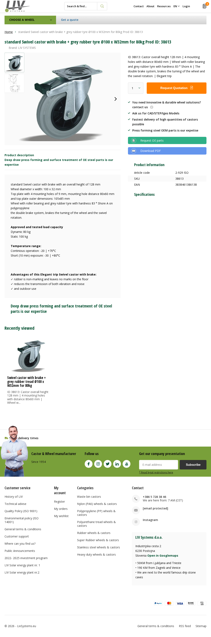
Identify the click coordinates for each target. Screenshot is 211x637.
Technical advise (15, 504)
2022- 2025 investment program (26, 558)
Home (9, 32)
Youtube (126, 464)
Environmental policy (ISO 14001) (22, 520)
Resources (164, 6)
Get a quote (69, 20)
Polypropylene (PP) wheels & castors (96, 513)
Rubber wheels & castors (93, 533)
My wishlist (61, 516)
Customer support (17, 536)
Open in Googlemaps (162, 555)
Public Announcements (20, 551)
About (150, 6)
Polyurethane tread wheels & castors (96, 524)
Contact (139, 6)
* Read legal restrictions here (156, 472)
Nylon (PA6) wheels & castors (97, 504)
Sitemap (201, 626)
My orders (61, 509)
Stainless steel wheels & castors (98, 547)
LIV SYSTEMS (27, 48)
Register (59, 501)
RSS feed (185, 626)
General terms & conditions (23, 529)
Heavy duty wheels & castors (96, 554)
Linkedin (117, 464)
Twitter (107, 464)
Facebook (89, 464)
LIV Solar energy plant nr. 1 (22, 565)
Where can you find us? (20, 543)
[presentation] (116, 99)
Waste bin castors (89, 497)
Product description (19, 155)
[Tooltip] (151, 107)
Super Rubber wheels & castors (98, 540)
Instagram (98, 464)
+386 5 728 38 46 (154, 497)
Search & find (102, 6)
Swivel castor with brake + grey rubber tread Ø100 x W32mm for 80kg (26, 381)
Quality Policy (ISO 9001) (21, 511)
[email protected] (155, 508)
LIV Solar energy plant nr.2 (22, 572)
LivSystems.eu (26, 626)
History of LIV (14, 497)
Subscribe (193, 464)
